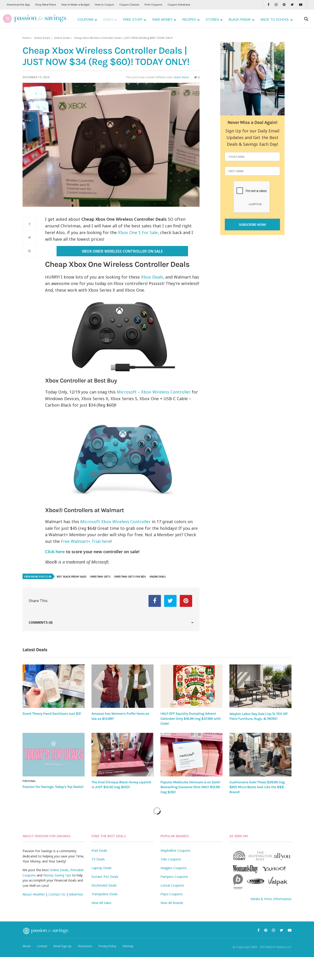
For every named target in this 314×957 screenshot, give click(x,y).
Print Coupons (153, 4)
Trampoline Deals (104, 894)
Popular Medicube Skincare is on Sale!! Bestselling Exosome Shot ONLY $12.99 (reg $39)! (190, 787)
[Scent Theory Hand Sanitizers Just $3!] (54, 686)
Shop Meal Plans (45, 4)
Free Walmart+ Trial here (86, 541)
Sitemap (128, 946)
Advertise (76, 894)
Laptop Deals (101, 868)
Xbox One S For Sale (138, 232)
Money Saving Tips (57, 875)
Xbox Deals (152, 277)
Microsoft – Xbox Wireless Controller (154, 392)
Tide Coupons (170, 859)
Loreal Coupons (172, 885)
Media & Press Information (271, 899)
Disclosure (85, 946)
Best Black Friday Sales (71, 576)
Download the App (18, 4)
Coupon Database (179, 4)
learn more (181, 77)
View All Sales (101, 903)
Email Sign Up (62, 946)
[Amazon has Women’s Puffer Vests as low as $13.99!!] (122, 686)
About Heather (34, 894)
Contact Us (57, 894)
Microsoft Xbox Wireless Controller (115, 521)
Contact (42, 946)
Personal (29, 781)
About (27, 946)
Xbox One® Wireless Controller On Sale (122, 251)
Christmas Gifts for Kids (130, 576)
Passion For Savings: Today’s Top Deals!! (53, 787)
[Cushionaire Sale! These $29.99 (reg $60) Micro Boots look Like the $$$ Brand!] (260, 754)
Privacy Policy (107, 946)
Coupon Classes (129, 4)
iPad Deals (99, 850)
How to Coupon (104, 4)
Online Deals (42, 37)
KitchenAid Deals (104, 885)
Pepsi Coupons (171, 894)
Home (26, 37)
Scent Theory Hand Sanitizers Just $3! (52, 713)
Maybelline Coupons (175, 850)
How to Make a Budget (75, 4)
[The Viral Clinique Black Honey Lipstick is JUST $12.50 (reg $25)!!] (122, 754)
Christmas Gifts (100, 576)
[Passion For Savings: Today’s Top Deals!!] (54, 754)
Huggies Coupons (173, 868)
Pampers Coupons (174, 876)
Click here (55, 551)
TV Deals (98, 859)
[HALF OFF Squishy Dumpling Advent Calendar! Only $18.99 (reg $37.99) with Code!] (191, 686)
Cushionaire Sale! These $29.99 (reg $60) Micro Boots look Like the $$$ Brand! (257, 787)
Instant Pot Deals (104, 876)
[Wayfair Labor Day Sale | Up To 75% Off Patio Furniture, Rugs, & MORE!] (260, 686)
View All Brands (171, 903)
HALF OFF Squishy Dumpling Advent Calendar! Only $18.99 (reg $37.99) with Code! (190, 718)
